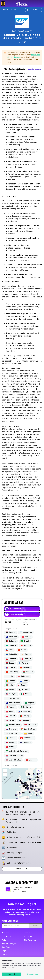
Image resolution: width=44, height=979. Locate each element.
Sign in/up (28, 937)
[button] (22, 783)
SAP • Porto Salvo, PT (22, 31)
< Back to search (9, 10)
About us (5, 933)
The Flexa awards (31, 940)
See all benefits (22, 869)
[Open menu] (3, 3)
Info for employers (9, 944)
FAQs (4, 940)
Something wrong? (35, 69)
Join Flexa (6, 947)
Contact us (6, 937)
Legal (4, 951)
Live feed (5, 954)
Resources (28, 933)
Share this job (34, 10)
